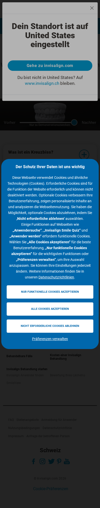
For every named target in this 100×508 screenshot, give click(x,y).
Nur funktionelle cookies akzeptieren (50, 291)
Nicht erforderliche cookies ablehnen (50, 326)
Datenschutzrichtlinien (56, 277)
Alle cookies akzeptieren (50, 309)
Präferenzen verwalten (50, 339)
